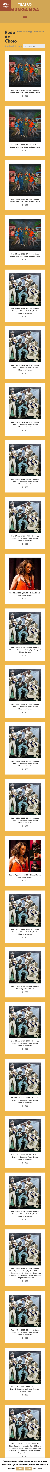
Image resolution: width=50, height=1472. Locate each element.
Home (19, 32)
